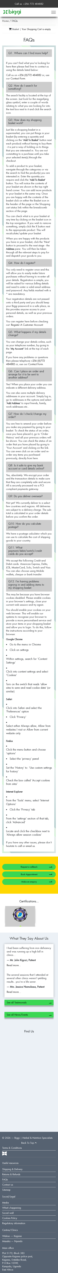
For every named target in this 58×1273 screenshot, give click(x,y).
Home (5, 21)
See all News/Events (29, 1015)
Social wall (8, 1213)
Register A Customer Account (27, 324)
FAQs (5, 1179)
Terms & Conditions (12, 1147)
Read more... (14, 965)
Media (5, 1202)
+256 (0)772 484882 (29, 75)
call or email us (26, 846)
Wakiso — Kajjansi (12, 1236)
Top (28, 1142)
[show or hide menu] (53, 12)
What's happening (11, 1207)
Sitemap (6, 1189)
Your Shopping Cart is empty (36, 29)
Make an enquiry (36, 881)
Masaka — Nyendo (12, 1241)
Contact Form (18, 78)
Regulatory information (13, 1223)
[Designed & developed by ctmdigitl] (29, 1153)
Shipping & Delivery (12, 1169)
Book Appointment (36, 874)
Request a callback (36, 867)
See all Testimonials (29, 1003)
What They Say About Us (29, 938)
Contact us (7, 1184)
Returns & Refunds (11, 1174)
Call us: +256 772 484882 (29, 3)
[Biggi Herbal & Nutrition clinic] (12, 12)
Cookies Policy (9, 1218)
